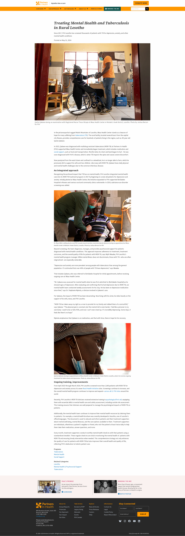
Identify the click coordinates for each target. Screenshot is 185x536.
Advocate (77, 512)
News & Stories (96, 9)
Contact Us (107, 507)
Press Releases (94, 509)
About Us (82, 9)
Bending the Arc (113, 9)
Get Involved (69, 9)
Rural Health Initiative (90, 388)
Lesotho (57, 464)
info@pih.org (40, 516)
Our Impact (63, 515)
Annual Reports (64, 507)
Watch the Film (125, 494)
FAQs (90, 515)
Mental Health (59, 454)
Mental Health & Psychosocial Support (68, 467)
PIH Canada (78, 517)
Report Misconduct (110, 515)
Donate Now (141, 3)
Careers (91, 512)
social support (59, 152)
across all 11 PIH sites (112, 391)
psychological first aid (114, 399)
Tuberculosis (58, 452)
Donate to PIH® (79, 507)
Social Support (59, 457)
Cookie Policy (108, 512)
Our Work (39, 9)
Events (76, 515)
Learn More (68, 492)
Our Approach (54, 9)
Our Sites (62, 517)
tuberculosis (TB (81, 135)
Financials (62, 509)
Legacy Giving (78, 509)
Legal (106, 509)
